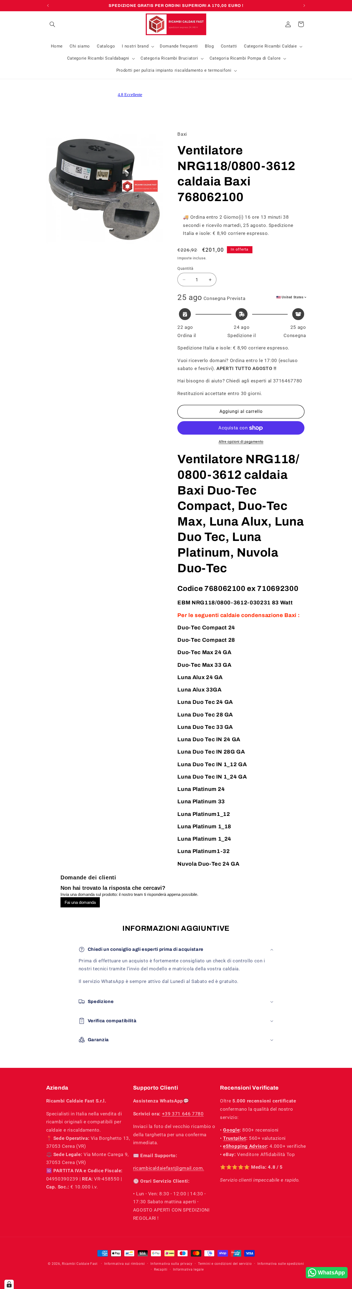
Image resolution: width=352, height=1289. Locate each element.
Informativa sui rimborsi (124, 1264)
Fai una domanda (80, 902)
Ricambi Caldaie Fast (80, 1264)
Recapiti (160, 1269)
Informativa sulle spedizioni (280, 1264)
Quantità (185, 268)
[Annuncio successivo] (304, 5)
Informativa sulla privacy (171, 1264)
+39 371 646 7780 (183, 1113)
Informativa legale (188, 1269)
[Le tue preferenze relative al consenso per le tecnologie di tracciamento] (9, 1284)
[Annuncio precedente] (48, 5)
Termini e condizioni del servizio (225, 1264)
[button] (52, 24)
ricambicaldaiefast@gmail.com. (168, 1168)
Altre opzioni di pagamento (241, 442)
